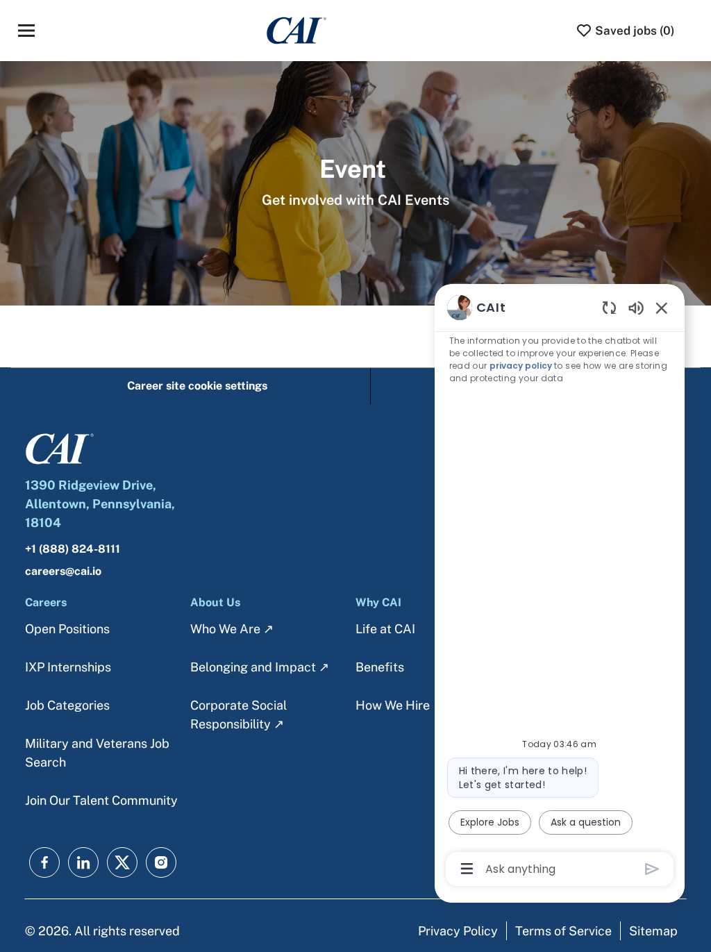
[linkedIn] (83, 862)
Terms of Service (563, 931)
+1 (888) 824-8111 (72, 549)
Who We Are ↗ (232, 628)
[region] (560, 587)
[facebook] (44, 862)
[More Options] (467, 868)
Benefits (380, 667)
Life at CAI (385, 628)
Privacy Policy (458, 931)
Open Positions (67, 628)
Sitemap (653, 931)
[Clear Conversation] (609, 307)
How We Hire (393, 705)
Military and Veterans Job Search (97, 752)
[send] (652, 869)
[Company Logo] (296, 29)
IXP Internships (68, 667)
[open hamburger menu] (26, 30)
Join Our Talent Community (101, 800)
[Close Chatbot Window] (662, 307)
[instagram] (161, 862)
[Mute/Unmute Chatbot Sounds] (636, 307)
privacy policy (521, 365)
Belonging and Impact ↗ (259, 667)
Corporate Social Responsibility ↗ (238, 714)
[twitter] (122, 862)
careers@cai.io (63, 571)
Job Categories (67, 705)
